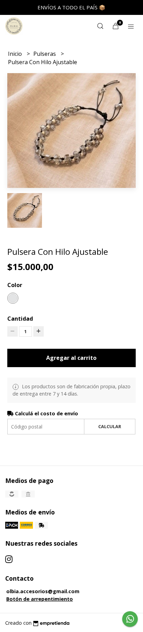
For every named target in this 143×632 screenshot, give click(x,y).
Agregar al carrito (71, 358)
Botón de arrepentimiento (39, 599)
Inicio (15, 54)
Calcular (109, 426)
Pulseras (45, 54)
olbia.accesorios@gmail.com (42, 591)
